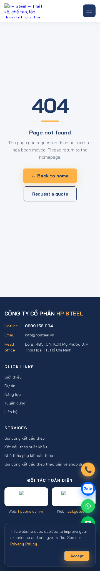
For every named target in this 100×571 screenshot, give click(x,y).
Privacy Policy (23, 543)
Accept (77, 556)
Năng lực (12, 394)
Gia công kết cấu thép (24, 438)
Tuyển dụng (14, 403)
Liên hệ (11, 411)
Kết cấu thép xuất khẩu (25, 446)
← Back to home (50, 176)
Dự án (9, 385)
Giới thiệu (13, 377)
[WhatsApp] (88, 506)
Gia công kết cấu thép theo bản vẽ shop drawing (48, 464)
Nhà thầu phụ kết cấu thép (28, 455)
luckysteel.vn (78, 511)
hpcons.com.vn (31, 511)
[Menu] (89, 10)
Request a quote (50, 194)
